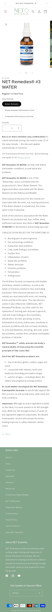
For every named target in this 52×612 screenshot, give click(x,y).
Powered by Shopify (34, 611)
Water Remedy (11, 104)
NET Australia (21, 611)
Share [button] (7, 434)
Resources (10, 488)
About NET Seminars (14, 532)
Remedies (10, 476)
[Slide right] (32, 73)
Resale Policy (24, 157)
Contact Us (10, 470)
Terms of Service (13, 526)
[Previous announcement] (5, 4)
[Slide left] (20, 73)
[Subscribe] (39, 593)
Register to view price (12, 93)
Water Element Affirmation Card (21, 111)
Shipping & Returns (14, 507)
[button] (5, 12)
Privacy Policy (12, 513)
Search (9, 457)
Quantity (5, 122)
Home (8, 463)
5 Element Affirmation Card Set (20, 117)
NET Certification (13, 501)
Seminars (10, 482)
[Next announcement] (47, 4)
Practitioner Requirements (17, 495)
